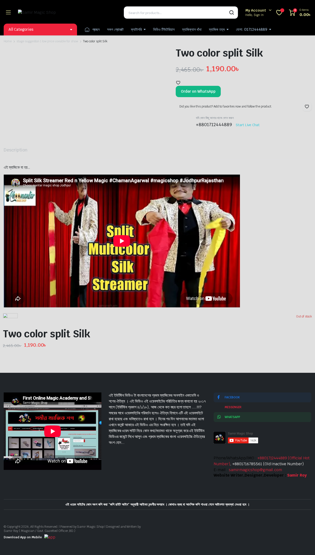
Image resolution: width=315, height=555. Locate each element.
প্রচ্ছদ (96, 29)
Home (8, 41)
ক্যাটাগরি (136, 29)
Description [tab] (16, 150)
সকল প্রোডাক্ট (115, 29)
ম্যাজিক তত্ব (217, 29)
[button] (178, 82)
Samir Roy (297, 475)
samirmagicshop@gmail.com (255, 469)
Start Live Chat (248, 125)
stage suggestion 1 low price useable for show (47, 41)
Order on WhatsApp (198, 91)
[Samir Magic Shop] (67, 12)
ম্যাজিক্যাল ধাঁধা (192, 29)
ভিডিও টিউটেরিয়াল (164, 29)
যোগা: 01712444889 (251, 29)
